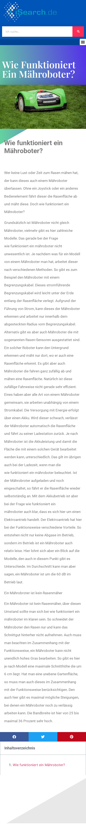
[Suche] (78, 31)
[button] (83, 42)
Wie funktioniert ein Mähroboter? (39, 765)
